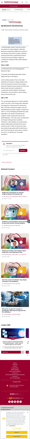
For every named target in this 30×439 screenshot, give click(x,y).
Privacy (15, 366)
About (15, 363)
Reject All (17, 432)
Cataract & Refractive (7, 162)
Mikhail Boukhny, (8, 254)
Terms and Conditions (15, 371)
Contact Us (15, 373)
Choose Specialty (13, 6)
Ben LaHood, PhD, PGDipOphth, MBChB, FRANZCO (15, 196)
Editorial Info (15, 368)
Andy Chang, (15, 254)
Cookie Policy (12, 425)
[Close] (27, 412)
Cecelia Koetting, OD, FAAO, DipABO (12, 314)
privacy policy (5, 154)
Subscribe (22, 150)
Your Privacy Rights (15, 378)
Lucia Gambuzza (22, 254)
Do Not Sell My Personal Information (15, 374)
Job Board (15, 376)
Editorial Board (15, 369)
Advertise (15, 364)
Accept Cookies (16, 436)
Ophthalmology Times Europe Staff (12, 225)
